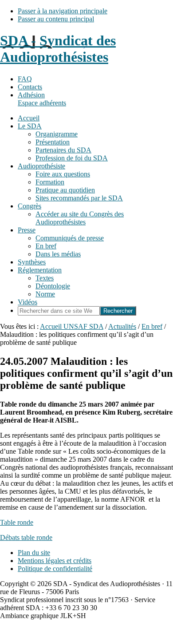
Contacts (30, 87)
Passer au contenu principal (56, 19)
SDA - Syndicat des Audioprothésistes (58, 48)
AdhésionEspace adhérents (42, 99)
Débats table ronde (26, 537)
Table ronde (16, 522)
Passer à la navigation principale (62, 11)
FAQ (25, 79)
